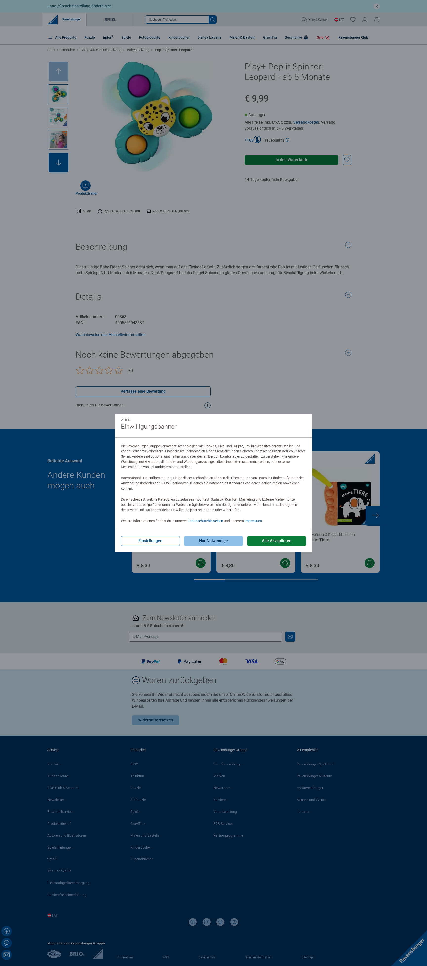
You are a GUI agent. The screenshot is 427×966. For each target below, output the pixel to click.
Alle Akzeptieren (276, 541)
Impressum (253, 521)
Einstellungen (150, 541)
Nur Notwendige (213, 541)
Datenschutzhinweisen (205, 521)
